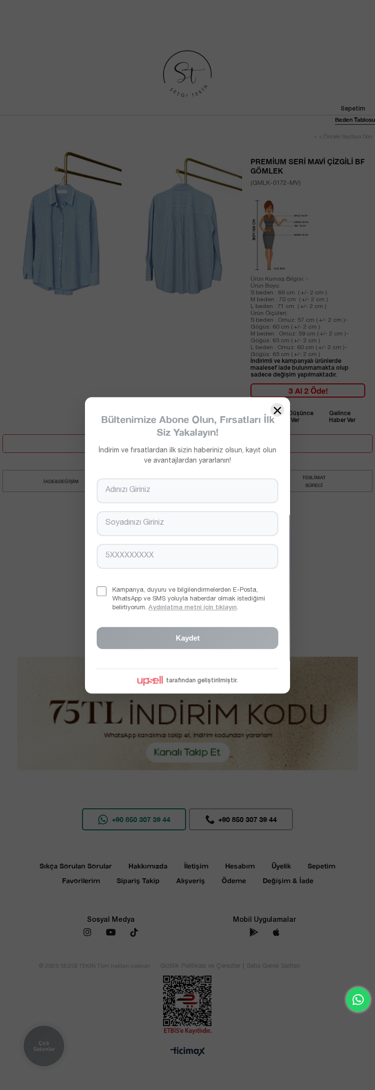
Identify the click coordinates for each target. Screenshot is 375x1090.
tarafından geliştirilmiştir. (202, 680)
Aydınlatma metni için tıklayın (192, 608)
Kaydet (188, 637)
